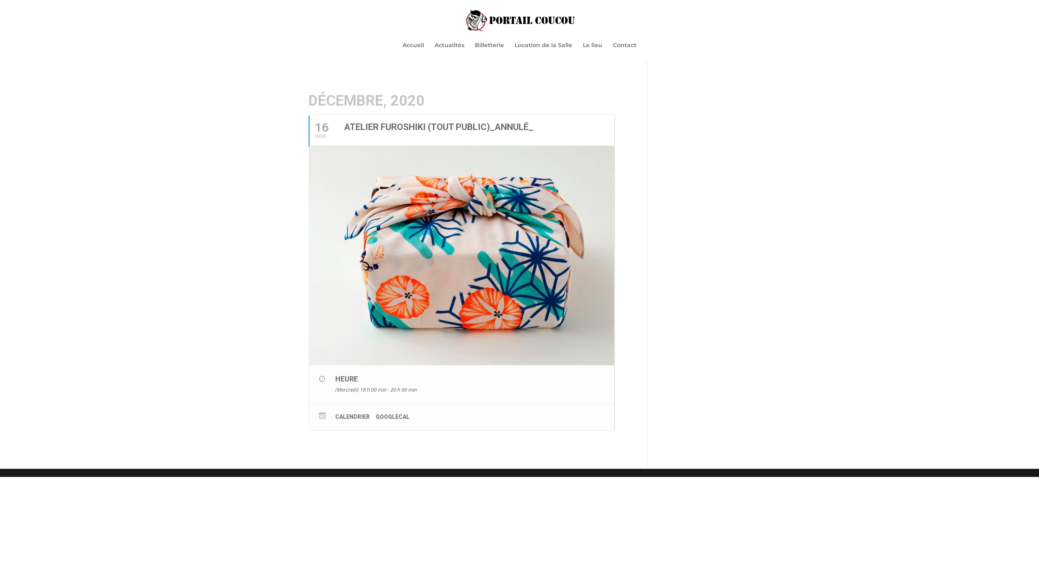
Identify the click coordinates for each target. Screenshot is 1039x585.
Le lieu (592, 45)
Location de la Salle (543, 45)
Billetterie (489, 45)
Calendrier (352, 417)
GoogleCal (393, 417)
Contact (624, 45)
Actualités (449, 45)
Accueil (413, 45)
